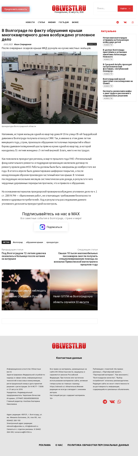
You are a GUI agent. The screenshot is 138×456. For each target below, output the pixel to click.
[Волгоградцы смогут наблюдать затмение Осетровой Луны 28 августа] (26, 289)
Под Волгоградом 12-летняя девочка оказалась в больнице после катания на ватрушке (24, 256)
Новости (92, 44)
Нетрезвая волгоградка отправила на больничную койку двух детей (116, 40)
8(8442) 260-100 (13, 420)
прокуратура (52, 242)
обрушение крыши (34, 242)
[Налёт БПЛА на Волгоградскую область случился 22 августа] (74, 289)
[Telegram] (117, 22)
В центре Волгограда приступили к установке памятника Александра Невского (115, 53)
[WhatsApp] (133, 22)
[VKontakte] (125, 22)
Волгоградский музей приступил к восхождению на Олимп (118, 81)
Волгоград (18, 242)
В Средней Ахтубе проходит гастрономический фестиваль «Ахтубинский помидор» (117, 67)
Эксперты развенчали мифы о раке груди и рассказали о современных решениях (117, 93)
